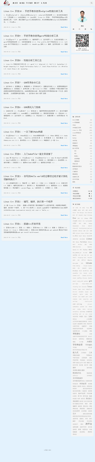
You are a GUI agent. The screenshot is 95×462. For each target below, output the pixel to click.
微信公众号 (79, 362)
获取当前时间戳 (87, 413)
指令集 (81, 365)
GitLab (78, 233)
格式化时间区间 (87, 388)
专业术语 (75, 316)
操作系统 (89, 367)
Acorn (74, 212)
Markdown (83, 242)
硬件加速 (85, 396)
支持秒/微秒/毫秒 (79, 370)
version (89, 309)
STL (88, 255)
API (83, 210)
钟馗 (90, 429)
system (82, 306)
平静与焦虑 (76, 357)
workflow (75, 314)
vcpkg (79, 309)
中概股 (81, 316)
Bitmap (90, 215)
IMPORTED (75, 239)
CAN (79, 218)
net (91, 291)
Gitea (82, 233)
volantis (76, 311)
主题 (85, 316)
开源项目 (82, 360)
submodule (76, 306)
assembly (75, 273)
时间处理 (83, 383)
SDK (90, 252)
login (79, 289)
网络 (90, 406)
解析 (74, 421)
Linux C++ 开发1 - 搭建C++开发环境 (22, 224)
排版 (90, 365)
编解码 (75, 406)
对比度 (90, 347)
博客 (90, 331)
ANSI (79, 210)
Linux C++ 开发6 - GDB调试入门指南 (22, 107)
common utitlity (87, 275)
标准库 (75, 388)
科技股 (75, 398)
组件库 (81, 401)
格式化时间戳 (77, 391)
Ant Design (80, 212)
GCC (87, 231)
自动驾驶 (84, 411)
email (74, 281)
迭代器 (90, 427)
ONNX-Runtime (77, 247)
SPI (79, 255)
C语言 (74, 223)
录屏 (74, 362)
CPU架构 (75, 221)
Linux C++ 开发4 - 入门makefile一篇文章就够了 (28, 154)
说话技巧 (75, 424)
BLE (74, 215)
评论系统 (89, 421)
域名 (74, 342)
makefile (89, 289)
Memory (90, 242)
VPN (82, 263)
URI (79, 260)
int (80, 286)
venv (84, 309)
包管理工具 (76, 331)
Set (91, 255)
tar (86, 306)
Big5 (85, 215)
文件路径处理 (77, 381)
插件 (74, 367)
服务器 (79, 386)
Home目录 (89, 236)
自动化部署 (76, 411)
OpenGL (90, 247)
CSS (84, 221)
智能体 (75, 386)
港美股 (90, 391)
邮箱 (79, 429)
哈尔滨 (75, 339)
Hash (80, 236)
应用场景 (84, 357)
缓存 (90, 403)
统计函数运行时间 (78, 403)
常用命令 (89, 355)
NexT (74, 244)
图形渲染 (89, 339)
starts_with (88, 301)
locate (75, 289)
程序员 (83, 398)
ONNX (90, 244)
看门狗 (80, 396)
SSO (85, 255)
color (90, 273)
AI (91, 207)
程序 (78, 398)
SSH (82, 255)
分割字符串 (76, 326)
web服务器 (89, 311)
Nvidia (80, 244)
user (74, 309)
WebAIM (84, 268)
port (87, 296)
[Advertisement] (82, 83)
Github (87, 233)
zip (86, 314)
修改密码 (80, 324)
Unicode (75, 263)
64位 (83, 207)
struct (90, 304)
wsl (80, 314)
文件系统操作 (78, 378)
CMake (86, 218)
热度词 (75, 393)
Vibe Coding (76, 265)
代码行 (90, 321)
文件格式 (89, 375)
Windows (75, 270)
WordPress (86, 270)
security (85, 299)
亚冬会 (75, 319)
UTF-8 (83, 260)
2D (73, 207)
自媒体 (90, 411)
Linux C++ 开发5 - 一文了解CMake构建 (23, 132)
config (79, 278)
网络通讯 (82, 408)
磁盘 (90, 396)
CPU (91, 218)
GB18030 (75, 231)
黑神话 (90, 432)
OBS (86, 244)
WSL (79, 268)
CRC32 (80, 221)
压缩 (90, 334)
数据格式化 (77, 373)
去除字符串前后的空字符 (80, 336)
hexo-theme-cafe (87, 283)
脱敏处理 (89, 408)
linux (89, 286)
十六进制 (84, 331)
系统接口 (89, 398)
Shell (74, 257)
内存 (84, 324)
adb (91, 270)
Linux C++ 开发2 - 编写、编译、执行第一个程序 (28, 201)
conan (74, 278)
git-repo (75, 283)
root (80, 299)
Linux (89, 239)
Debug (90, 223)
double (90, 278)
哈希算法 (81, 339)
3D (80, 207)
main (83, 289)
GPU (74, 233)
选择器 (75, 429)
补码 (86, 418)
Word (80, 270)
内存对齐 (89, 324)
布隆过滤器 (76, 355)
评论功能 (81, 421)
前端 (90, 326)
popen (83, 296)
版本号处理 (81, 393)
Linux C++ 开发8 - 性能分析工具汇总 (23, 60)
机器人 (84, 386)
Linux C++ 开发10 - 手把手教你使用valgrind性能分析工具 (33, 11)
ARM (87, 210)
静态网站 (82, 432)
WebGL (90, 268)
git (90, 281)
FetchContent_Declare (85, 228)
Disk (83, 226)
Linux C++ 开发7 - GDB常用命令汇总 (22, 82)
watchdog (82, 311)
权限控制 (89, 386)
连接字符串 (83, 427)
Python (85, 249)
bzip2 (85, 273)
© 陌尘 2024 (47, 450)
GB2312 (80, 231)
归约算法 (89, 360)
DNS (85, 223)
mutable (81, 291)
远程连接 (75, 427)
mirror (75, 291)
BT (77, 215)
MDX (74, 242)
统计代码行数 (88, 401)
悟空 (84, 362)
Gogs (90, 233)
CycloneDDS (89, 221)
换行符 (86, 365)
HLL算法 (75, 236)
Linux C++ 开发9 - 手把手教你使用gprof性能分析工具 (31, 36)
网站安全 (85, 406)
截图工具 (89, 362)
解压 (90, 418)
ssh (91, 299)
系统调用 (76, 401)
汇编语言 (84, 391)
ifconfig (75, 286)
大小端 (81, 342)
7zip (87, 207)
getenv (86, 281)
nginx (81, 294)
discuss (85, 278)
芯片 (74, 413)
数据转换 (89, 373)
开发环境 (75, 360)
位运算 (75, 324)
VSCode (89, 263)
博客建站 (76, 334)
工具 (90, 352)
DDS (80, 223)
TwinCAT (89, 257)
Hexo (84, 236)
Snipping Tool (82, 257)
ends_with (80, 281)
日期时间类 (89, 381)
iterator (84, 286)
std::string (77, 304)
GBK (84, 231)
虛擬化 (81, 418)
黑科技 (75, 434)
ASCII (90, 210)
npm (91, 294)
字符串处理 (77, 345)
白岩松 (75, 396)
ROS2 (90, 249)
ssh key (75, 301)
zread (90, 314)
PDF (81, 249)
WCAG (74, 268)
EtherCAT (75, 228)
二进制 (90, 316)
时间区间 (75, 383)
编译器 (80, 406)
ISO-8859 (82, 239)
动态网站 (89, 328)
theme (90, 306)
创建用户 (84, 326)
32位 (77, 207)
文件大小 (75, 375)
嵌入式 (75, 352)
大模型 (89, 342)
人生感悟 (89, 319)
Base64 (81, 215)
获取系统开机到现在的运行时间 (82, 416)
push (90, 296)
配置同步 (85, 429)
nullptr (75, 296)
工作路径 (83, 352)
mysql (86, 291)
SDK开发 (75, 255)
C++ (74, 218)
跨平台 (89, 424)
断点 (83, 381)
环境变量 (89, 393)
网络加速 (75, 408)
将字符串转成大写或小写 (80, 350)
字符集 (75, 347)
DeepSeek (76, 226)
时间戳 (90, 383)
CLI (82, 218)
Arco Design (88, 212)
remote (75, 299)
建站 (90, 357)
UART (74, 260)
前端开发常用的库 (78, 328)
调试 (82, 424)
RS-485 (85, 252)
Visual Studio (88, 265)
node (86, 294)
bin (81, 273)
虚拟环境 (75, 418)
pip (79, 296)
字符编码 (88, 345)
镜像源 (75, 432)
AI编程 (75, 210)
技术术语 (75, 365)
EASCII (90, 226)
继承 (86, 403)
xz (83, 314)
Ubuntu (90, 260)
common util (76, 275)
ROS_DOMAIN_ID (77, 252)
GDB (91, 231)
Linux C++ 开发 (16, 27)
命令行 (90, 336)
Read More (64, 27)
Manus (77, 242)
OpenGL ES (76, 249)
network (75, 294)
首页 (16, 3)
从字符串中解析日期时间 (80, 321)
